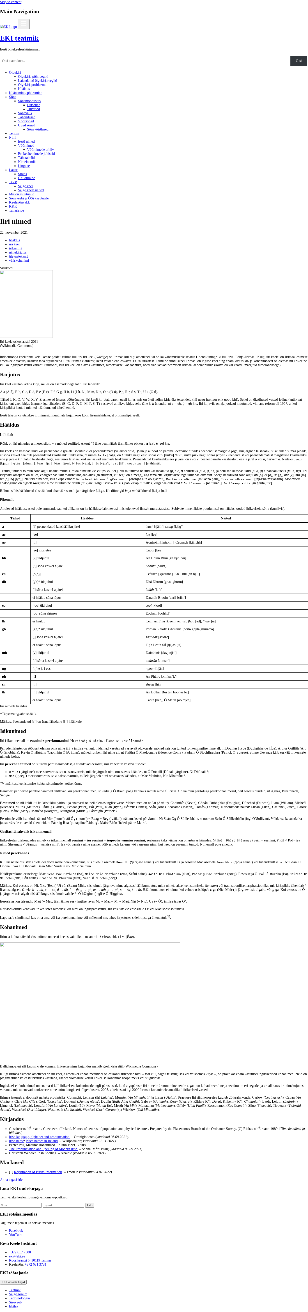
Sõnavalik (25, 113)
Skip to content (10, 2)
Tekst (13, 182)
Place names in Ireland (42, 1141)
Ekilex (13, 1306)
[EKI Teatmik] (9, 27)
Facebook (16, 1230)
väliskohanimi (19, 260)
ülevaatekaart (18, 256)
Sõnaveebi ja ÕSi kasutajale (29, 198)
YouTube (15, 1235)
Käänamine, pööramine (25, 93)
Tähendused (26, 117)
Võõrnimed (26, 145)
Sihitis (22, 174)
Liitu (89, 1205)
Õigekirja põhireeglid (33, 76)
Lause (13, 170)
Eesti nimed (26, 141)
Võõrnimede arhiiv (40, 149)
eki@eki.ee (17, 1256)
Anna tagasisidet (11, 1180)
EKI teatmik (19, 38)
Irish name (16, 1141)
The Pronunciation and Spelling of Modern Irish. (43, 1149)
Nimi (12, 137)
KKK (13, 206)
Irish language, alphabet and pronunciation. (39, 1137)
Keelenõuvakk (19, 202)
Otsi (299, 61)
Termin (14, 133)
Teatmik (15, 1290)
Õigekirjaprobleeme (32, 85)
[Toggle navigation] (24, 24)
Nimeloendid (27, 162)
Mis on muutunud (21, 194)
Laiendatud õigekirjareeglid (37, 80)
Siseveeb (15, 1302)
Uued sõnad (26, 125)
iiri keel (14, 244)
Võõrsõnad (26, 121)
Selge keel (25, 186)
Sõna (12, 97)
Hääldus (24, 89)
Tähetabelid (26, 158)
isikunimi (15, 248)
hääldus (14, 240)
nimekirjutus (18, 252)
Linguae (24, 166)
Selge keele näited (31, 190)
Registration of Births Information (38, 1172)
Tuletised (33, 109)
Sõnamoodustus (29, 101)
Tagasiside (16, 210)
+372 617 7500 (20, 1252)
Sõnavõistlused (37, 129)
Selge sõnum (18, 1294)
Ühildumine (26, 178)
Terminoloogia (19, 1298)
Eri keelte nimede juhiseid (36, 153)
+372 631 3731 (35, 1264)
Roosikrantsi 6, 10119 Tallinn (30, 1260)
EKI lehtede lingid (13, 1282)
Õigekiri (15, 72)
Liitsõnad (33, 105)
